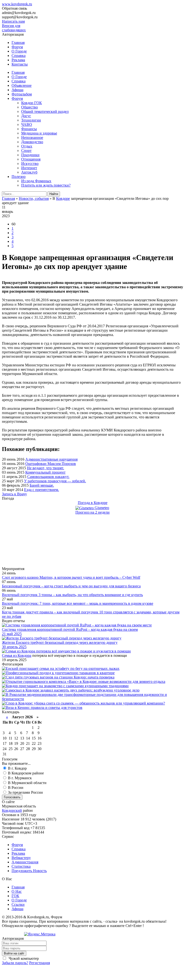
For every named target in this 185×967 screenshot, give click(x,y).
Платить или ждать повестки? (46, 185)
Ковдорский (12, 810)
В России (15, 788)
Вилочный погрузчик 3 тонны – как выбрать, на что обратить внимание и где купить (72, 595)
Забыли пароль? (15, 963)
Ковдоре (63, 198)
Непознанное (32, 137)
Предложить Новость (29, 871)
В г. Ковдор (17, 768)
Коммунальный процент (45, 472)
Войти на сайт (14, 953)
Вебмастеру (21, 858)
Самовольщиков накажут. (48, 477)
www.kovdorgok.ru (17, 4)
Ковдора (24, 655)
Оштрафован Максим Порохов (50, 464)
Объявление (22, 85)
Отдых (26, 146)
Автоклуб (29, 172)
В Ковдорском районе (25, 773)
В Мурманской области (26, 783)
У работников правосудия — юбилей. (55, 481)
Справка (19, 56)
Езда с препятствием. (41, 490)
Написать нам (13, 21)
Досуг (26, 116)
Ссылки (18, 904)
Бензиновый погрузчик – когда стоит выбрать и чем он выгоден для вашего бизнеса (71, 586)
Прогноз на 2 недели (92, 512)
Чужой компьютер (23, 958)
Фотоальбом (22, 94)
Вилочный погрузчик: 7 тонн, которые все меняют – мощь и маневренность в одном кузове (77, 603)
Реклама (18, 60)
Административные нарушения (51, 459)
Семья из (10, 655)
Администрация (25, 862)
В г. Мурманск (19, 778)
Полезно (19, 177)
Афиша (17, 90)
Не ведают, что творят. (45, 468)
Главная (18, 42)
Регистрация (39, 963)
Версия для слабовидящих (14, 28)
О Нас (17, 891)
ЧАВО (26, 124)
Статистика (21, 866)
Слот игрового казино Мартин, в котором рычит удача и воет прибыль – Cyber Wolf (71, 577)
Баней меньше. (42, 485)
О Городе (19, 51)
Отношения (30, 159)
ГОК (15, 896)
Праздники (30, 155)
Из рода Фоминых (36, 181)
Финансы (29, 129)
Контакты (20, 64)
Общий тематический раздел (45, 111)
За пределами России (25, 792)
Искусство (30, 163)
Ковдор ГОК (31, 103)
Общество (29, 107)
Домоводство (32, 142)
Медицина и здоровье (39, 133)
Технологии (31, 120)
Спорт (26, 150)
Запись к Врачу (14, 494)
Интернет (29, 168)
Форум (17, 47)
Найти (53, 194)
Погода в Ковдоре (92, 503)
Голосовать (12, 797)
